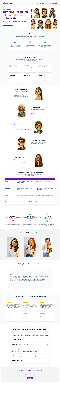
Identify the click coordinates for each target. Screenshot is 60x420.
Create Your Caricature (8, 25)
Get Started (30, 378)
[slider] (13, 247)
